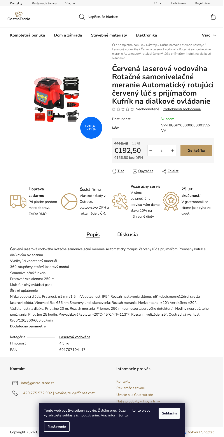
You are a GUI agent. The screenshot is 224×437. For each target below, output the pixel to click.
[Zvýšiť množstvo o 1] (172, 150)
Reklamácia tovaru (44, 3)
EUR (154, 3)
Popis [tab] (93, 234)
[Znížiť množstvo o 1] (150, 150)
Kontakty (16, 3)
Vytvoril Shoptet (201, 432)
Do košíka (196, 150)
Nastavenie (57, 426)
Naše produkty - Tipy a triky (138, 401)
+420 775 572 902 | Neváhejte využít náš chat (58, 393)
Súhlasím (169, 413)
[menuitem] (27, 35)
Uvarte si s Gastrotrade (134, 394)
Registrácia (202, 3)
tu (126, 415)
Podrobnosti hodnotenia (182, 109)
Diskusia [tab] (127, 234)
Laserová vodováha (74, 337)
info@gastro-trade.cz (37, 383)
